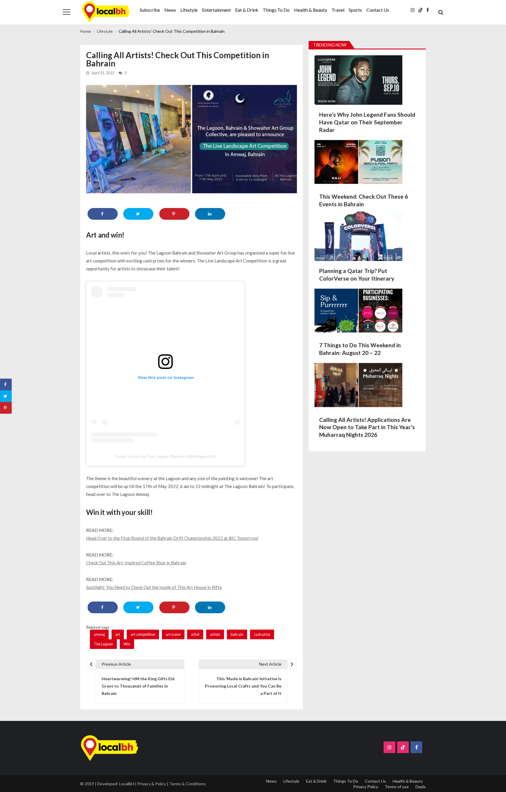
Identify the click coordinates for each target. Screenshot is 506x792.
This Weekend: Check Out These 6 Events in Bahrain (363, 200)
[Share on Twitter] (138, 214)
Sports (355, 10)
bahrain (237, 634)
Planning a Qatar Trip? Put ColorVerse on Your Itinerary (356, 274)
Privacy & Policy (151, 783)
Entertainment (216, 10)
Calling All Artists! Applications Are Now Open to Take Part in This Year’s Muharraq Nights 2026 (367, 427)
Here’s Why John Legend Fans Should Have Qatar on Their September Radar (367, 122)
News (170, 10)
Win (127, 644)
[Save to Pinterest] (174, 214)
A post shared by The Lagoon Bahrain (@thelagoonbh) (165, 456)
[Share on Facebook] (103, 214)
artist (195, 634)
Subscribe (150, 10)
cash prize (262, 634)
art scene (173, 634)
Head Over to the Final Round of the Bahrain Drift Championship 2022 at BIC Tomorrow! (172, 538)
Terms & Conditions (187, 783)
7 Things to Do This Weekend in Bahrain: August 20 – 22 (360, 349)
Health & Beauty (310, 10)
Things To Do (276, 10)
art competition (143, 634)
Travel (337, 10)
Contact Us (377, 10)
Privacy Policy (365, 786)
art (117, 634)
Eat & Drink (246, 10)
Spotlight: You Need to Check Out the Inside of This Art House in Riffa (154, 587)
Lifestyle (189, 10)
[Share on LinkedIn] (210, 214)
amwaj (99, 634)
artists (215, 634)
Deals (421, 786)
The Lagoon (103, 644)
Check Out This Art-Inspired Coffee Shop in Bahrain (136, 562)
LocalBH (126, 783)
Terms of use (397, 786)
